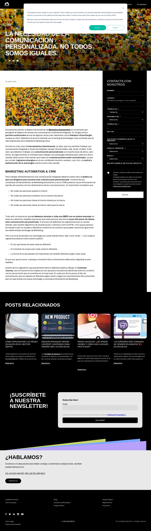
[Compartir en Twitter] (10, 61)
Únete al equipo (10, 502)
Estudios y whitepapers (62, 502)
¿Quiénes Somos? (12, 499)
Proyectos (106, 505)
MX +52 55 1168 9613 (35, 473)
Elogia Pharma (107, 499)
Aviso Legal (9, 521)
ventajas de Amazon (52, 354)
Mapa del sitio (107, 502)
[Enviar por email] (18, 61)
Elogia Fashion (59, 505)
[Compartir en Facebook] (5, 61)
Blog (55, 499)
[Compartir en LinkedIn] (13, 61)
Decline (115, 28)
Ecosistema (141, 4)
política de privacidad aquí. (122, 186)
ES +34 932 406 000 (14, 473)
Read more (9, 363)
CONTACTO (13, 481)
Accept (97, 28)
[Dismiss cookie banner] (123, 8)
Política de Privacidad (115, 415)
